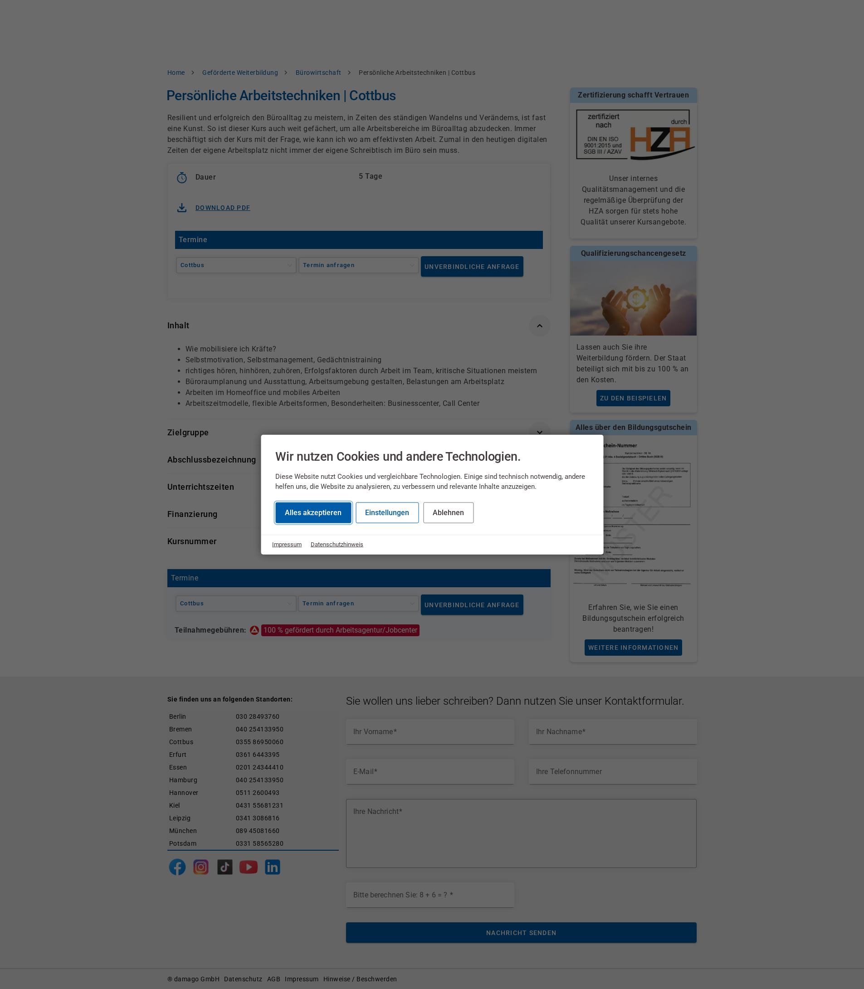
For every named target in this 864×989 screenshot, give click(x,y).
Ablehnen (448, 512)
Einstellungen (387, 512)
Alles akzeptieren (313, 512)
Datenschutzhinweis (337, 544)
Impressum (287, 544)
